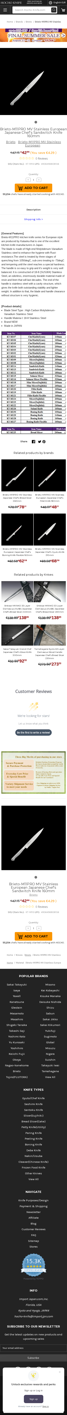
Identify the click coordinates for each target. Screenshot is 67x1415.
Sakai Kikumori (50, 1025)
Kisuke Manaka (50, 996)
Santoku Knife (33, 1110)
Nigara (50, 1053)
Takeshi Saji (17, 1030)
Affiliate (34, 1217)
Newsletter (33, 1212)
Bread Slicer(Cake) (33, 1121)
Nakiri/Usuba (33, 1156)
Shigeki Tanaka (17, 1025)
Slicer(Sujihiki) (33, 1115)
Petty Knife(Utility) (33, 1127)
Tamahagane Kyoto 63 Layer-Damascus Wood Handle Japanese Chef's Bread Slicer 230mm (49, 654)
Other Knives (33, 1173)
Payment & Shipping (34, 1206)
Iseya (16, 990)
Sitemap (33, 1241)
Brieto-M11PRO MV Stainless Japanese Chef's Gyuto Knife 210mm (49, 552)
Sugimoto (50, 1036)
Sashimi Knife (33, 1104)
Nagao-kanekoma (17, 1065)
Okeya (17, 1059)
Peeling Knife (33, 1138)
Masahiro (17, 1019)
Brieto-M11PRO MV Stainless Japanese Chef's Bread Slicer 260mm (17, 497)
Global (50, 1042)
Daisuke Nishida (50, 1002)
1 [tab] (36, 122)
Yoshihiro (17, 1048)
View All (50, 1077)
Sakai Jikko (50, 1019)
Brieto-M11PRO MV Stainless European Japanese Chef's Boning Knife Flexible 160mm (17, 552)
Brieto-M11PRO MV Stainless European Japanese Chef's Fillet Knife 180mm (49, 497)
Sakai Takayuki (17, 984)
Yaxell (17, 996)
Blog (33, 1223)
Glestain (16, 1007)
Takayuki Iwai (50, 1065)
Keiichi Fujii (17, 1053)
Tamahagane (50, 1071)
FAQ (33, 1235)
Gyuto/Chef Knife (33, 1098)
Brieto (10, 142)
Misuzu (50, 1048)
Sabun (50, 1013)
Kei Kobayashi (50, 990)
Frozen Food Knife (33, 1167)
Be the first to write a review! (33, 732)
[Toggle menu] (5, 10)
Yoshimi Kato (16, 1036)
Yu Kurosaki (17, 1042)
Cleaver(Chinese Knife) (33, 1161)
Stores (34, 1246)
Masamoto (17, 1013)
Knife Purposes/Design (33, 1200)
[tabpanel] (33, 81)
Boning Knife (33, 1144)
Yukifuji (50, 1030)
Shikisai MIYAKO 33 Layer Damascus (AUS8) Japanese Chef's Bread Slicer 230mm (49, 608)
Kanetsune (17, 1002)
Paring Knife (33, 1133)
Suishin (50, 1059)
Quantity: (34, 174)
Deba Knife (33, 1150)
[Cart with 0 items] (63, 10)
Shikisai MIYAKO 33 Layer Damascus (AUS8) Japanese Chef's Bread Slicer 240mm (17, 608)
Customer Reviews (34, 1229)
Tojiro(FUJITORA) (17, 1077)
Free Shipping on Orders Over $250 (34, 2)
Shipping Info (32, 219)
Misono (50, 984)
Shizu (50, 1007)
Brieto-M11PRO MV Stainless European (39, 143)
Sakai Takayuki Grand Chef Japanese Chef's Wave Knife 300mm (17, 652)
